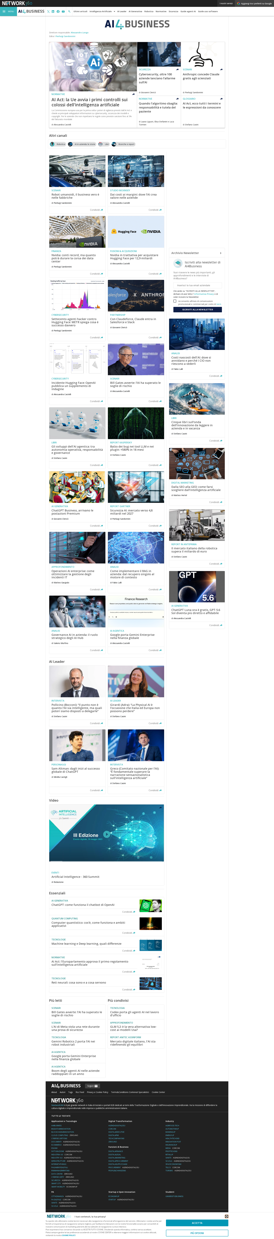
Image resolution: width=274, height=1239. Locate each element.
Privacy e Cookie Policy (97, 1092)
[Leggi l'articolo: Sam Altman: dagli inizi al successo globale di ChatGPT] (77, 761)
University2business (174, 1196)
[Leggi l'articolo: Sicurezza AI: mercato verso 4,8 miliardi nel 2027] (136, 500)
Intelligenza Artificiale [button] (101, 11)
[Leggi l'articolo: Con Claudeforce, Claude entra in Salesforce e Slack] (136, 310)
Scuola (178, 1161)
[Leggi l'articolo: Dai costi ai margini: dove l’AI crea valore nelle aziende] (136, 184)
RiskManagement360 (60, 1170)
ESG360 (54, 1148)
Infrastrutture (67, 1161)
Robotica (148, 11)
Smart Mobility (64, 1187)
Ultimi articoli (80, 11)
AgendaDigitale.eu (116, 1125)
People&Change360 (117, 1170)
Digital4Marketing (116, 1158)
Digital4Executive (116, 1132)
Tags (70, 1092)
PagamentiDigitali (59, 1167)
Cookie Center (158, 1092)
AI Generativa (135, 11)
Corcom (112, 1129)
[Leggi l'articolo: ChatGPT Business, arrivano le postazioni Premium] (77, 500)
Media (173, 1148)
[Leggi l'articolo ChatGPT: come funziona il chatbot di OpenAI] (106, 906)
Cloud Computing (64, 1135)
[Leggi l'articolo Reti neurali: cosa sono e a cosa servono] (106, 984)
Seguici (90, 1085)
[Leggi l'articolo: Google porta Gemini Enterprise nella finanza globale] (136, 625)
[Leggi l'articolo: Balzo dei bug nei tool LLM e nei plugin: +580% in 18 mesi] (136, 438)
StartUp (121, 1199)
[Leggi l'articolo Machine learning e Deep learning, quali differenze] (106, 945)
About (54, 1092)
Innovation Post (173, 1142)
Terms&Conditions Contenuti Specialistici (130, 1092)
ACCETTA (197, 1223)
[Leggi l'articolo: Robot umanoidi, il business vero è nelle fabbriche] (77, 184)
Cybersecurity (62, 1177)
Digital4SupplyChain (117, 1164)
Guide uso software (208, 11)
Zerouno (112, 1142)
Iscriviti (197, 309)
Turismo (178, 1170)
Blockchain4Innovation (62, 1132)
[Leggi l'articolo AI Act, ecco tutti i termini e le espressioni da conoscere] (203, 112)
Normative (161, 11)
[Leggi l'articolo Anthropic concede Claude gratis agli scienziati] (203, 69)
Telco (173, 1167)
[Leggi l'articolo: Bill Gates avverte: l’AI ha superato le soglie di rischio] (136, 374)
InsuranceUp (171, 1145)
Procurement (123, 1167)
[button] (8, 11)
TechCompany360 (116, 1138)
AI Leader (121, 11)
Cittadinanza (66, 1196)
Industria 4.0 (61, 1154)
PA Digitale (60, 1199)
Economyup (113, 1196)
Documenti (65, 1142)
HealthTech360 (172, 1138)
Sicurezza (173, 11)
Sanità (178, 1158)
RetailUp (169, 1154)
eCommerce (65, 1145)
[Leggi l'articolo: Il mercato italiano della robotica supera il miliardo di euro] (197, 538)
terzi (218, 304)
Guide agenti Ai (188, 11)
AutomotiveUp (172, 1129)
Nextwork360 (57, 1105)
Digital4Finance (115, 1151)
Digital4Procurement (118, 1161)
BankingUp (170, 1132)
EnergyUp (170, 1135)
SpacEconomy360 (173, 1164)
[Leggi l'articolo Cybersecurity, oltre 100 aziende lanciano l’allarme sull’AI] (159, 69)
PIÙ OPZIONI (197, 1233)
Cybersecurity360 (59, 1138)
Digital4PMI (113, 1135)
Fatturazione (66, 1151)
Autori (62, 1092)
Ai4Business (56, 1125)
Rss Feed (80, 1092)
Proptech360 (171, 1151)
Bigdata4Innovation (60, 1129)
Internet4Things (58, 1164)
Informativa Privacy (204, 294)
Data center (61, 1174)
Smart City (65, 1183)
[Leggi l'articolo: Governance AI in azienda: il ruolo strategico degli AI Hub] (77, 625)
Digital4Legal (114, 1154)
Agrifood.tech (172, 1125)
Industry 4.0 (66, 1158)
